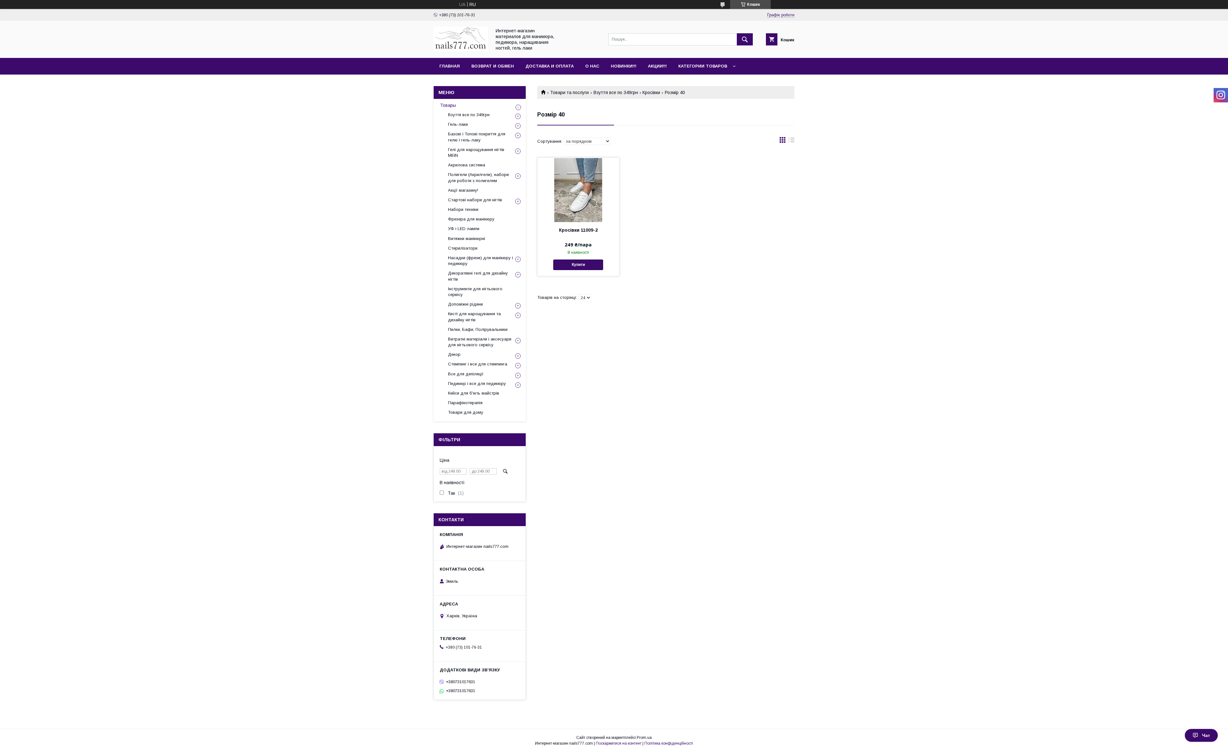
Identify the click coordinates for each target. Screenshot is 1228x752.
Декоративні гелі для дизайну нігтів (478, 276)
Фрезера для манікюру (471, 219)
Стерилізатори (462, 248)
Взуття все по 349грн (616, 92)
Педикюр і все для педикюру (477, 383)
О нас (592, 66)
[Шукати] (745, 39)
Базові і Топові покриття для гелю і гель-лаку (476, 137)
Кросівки (651, 92)
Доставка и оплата (549, 66)
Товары (448, 105)
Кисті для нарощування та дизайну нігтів (474, 316)
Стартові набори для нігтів (475, 199)
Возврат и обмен (492, 66)
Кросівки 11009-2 (578, 230)
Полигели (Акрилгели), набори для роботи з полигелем (478, 177)
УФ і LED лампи (463, 228)
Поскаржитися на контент (619, 743)
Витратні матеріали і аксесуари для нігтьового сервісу (479, 342)
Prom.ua (644, 737)
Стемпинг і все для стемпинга (477, 364)
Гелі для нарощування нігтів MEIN (476, 152)
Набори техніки (463, 209)
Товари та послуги (569, 92)
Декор (454, 354)
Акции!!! (657, 66)
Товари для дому (465, 412)
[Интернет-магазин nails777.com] (461, 49)
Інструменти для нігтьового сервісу (475, 291)
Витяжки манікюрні (466, 238)
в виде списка (791, 141)
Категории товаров (702, 66)
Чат (1206, 735)
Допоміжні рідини (465, 304)
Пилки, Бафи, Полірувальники (478, 329)
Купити (578, 264)
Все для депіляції (466, 374)
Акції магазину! (463, 190)
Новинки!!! (623, 66)
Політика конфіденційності (668, 743)
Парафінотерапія (465, 402)
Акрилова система (466, 165)
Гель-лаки (458, 124)
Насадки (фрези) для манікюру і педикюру (480, 260)
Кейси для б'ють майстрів (473, 393)
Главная (449, 66)
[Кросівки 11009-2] (578, 190)
